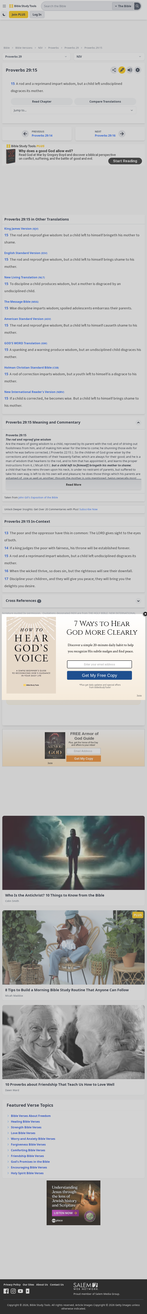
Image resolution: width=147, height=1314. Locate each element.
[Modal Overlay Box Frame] (73, 657)
